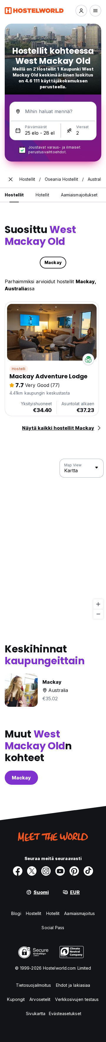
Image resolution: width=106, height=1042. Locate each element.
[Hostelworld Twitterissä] (32, 871)
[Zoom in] (98, 604)
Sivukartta (35, 1013)
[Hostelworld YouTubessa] (60, 871)
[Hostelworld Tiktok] (88, 871)
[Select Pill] (81, 11)
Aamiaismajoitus (79, 913)
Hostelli (19, 369)
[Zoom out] (98, 614)
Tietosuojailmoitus (33, 985)
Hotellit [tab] (42, 194)
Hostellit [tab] (14, 194)
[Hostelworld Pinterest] (74, 871)
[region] (53, 539)
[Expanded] (11, 179)
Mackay (21, 778)
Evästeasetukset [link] (65, 1013)
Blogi (16, 913)
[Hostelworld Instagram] (46, 871)
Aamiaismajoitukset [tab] (79, 194)
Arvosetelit (39, 999)
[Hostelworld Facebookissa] (17, 871)
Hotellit (53, 913)
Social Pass (53, 927)
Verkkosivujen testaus (77, 999)
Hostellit (34, 913)
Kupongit (16, 999)
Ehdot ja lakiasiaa (73, 985)
